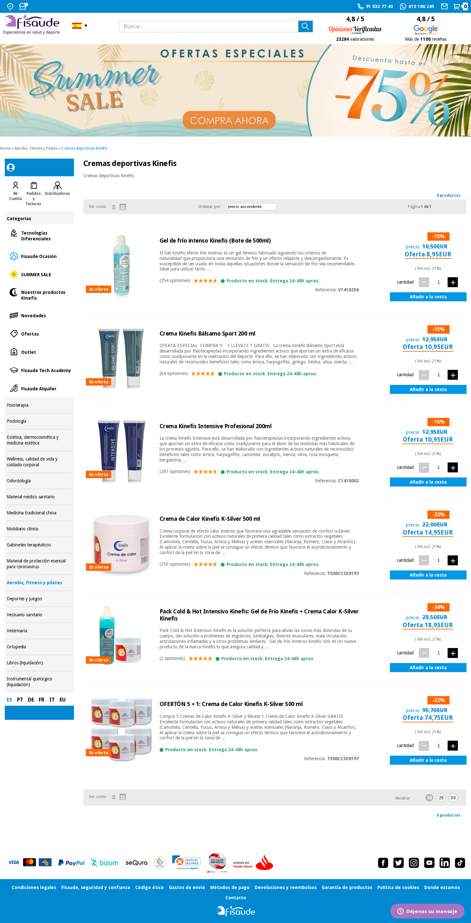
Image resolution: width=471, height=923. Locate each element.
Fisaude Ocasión (39, 256)
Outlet (39, 352)
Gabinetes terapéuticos (39, 545)
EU (63, 700)
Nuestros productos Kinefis (39, 294)
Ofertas (39, 333)
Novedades (39, 315)
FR (42, 700)
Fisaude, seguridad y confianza (95, 887)
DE (31, 700)
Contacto (235, 897)
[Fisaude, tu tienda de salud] (32, 26)
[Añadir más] (453, 282)
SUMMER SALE (39, 274)
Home (5, 148)
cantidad (405, 282)
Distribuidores (57, 193)
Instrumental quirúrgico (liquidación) (39, 682)
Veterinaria (39, 631)
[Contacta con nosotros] (445, 6)
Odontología (39, 481)
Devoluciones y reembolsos (286, 887)
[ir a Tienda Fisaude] (236, 911)
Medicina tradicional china (39, 513)
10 (429, 797)
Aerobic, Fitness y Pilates (35, 148)
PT (20, 700)
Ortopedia (39, 647)
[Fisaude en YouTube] (429, 863)
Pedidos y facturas (33, 198)
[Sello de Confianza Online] (160, 863)
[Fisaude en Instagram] (414, 863)
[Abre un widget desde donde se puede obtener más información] (427, 912)
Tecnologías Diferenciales (39, 235)
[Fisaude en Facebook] (383, 863)
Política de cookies (398, 887)
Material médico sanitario (39, 497)
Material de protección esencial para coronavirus (39, 564)
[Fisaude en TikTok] (460, 863)
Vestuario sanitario (39, 615)
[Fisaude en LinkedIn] (445, 863)
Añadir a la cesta (428, 296)
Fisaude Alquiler (39, 388)
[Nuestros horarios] (24, 6)
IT (52, 700)
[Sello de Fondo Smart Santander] (254, 863)
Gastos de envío (187, 887)
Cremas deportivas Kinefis (84, 148)
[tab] (15, 194)
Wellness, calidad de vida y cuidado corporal (39, 462)
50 (453, 797)
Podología (39, 421)
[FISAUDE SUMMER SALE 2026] (235, 90)
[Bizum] (105, 862)
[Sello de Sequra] (136, 862)
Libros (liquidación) (39, 663)
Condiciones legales (34, 887)
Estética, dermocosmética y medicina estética (39, 440)
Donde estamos (442, 887)
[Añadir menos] (424, 282)
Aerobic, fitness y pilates (39, 583)
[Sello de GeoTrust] (187, 862)
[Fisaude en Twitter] (398, 863)
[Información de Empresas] (217, 862)
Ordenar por (209, 206)
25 (441, 797)
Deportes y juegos (39, 599)
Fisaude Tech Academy (39, 370)
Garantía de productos (347, 887)
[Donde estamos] (11, 6)
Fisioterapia (39, 405)
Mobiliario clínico (39, 529)
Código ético (149, 887)
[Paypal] (71, 863)
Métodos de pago (230, 887)
